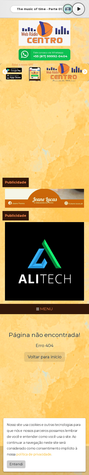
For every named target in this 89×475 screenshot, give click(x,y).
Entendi (16, 464)
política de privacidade (33, 454)
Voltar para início (44, 356)
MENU (46, 308)
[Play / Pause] (78, 9)
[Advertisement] (44, 130)
